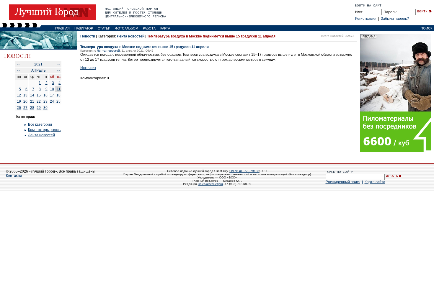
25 (58, 101)
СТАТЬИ (104, 28)
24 (52, 101)
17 (52, 95)
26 (19, 108)
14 (32, 95)
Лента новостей (41, 135)
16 (45, 95)
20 (25, 101)
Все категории (40, 124)
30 (45, 108)
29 (39, 108)
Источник (88, 68)
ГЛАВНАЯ (62, 28)
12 (19, 95)
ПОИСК (426, 28)
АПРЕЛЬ (38, 70)
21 (32, 101)
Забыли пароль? (395, 19)
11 (59, 89)
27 (25, 108)
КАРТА (165, 28)
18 (58, 95)
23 (45, 101)
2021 (38, 64)
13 (25, 95)
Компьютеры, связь (44, 130)
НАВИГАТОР (83, 28)
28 (32, 108)
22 (39, 101)
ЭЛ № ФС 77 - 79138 (244, 171)
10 (52, 89)
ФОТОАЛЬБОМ (126, 28)
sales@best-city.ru (210, 184)
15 (39, 95)
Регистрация (365, 19)
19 (19, 101)
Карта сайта (375, 182)
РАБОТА (149, 28)
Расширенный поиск (343, 182)
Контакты (14, 175)
